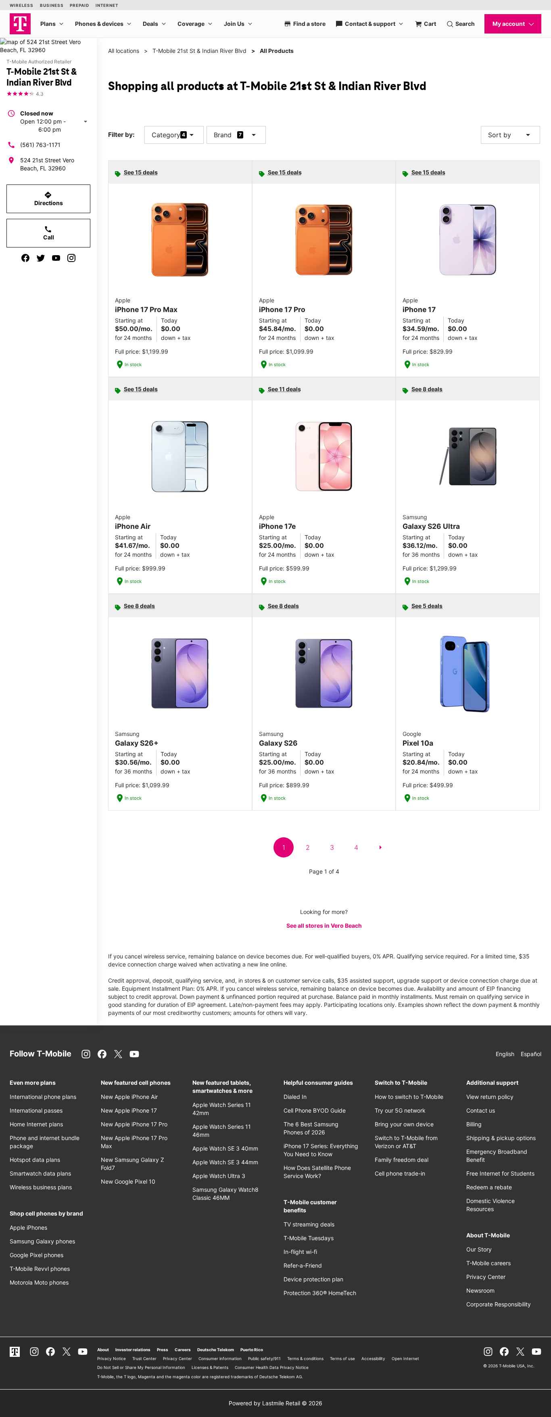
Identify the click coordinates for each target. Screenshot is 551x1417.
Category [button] (166, 135)
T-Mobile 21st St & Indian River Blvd (199, 50)
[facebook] (25, 258)
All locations (123, 50)
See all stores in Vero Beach (324, 925)
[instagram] (71, 258)
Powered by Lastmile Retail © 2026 (275, 1403)
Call (48, 233)
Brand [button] (223, 135)
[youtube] (56, 258)
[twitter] (41, 258)
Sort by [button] (510, 135)
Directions (48, 198)
